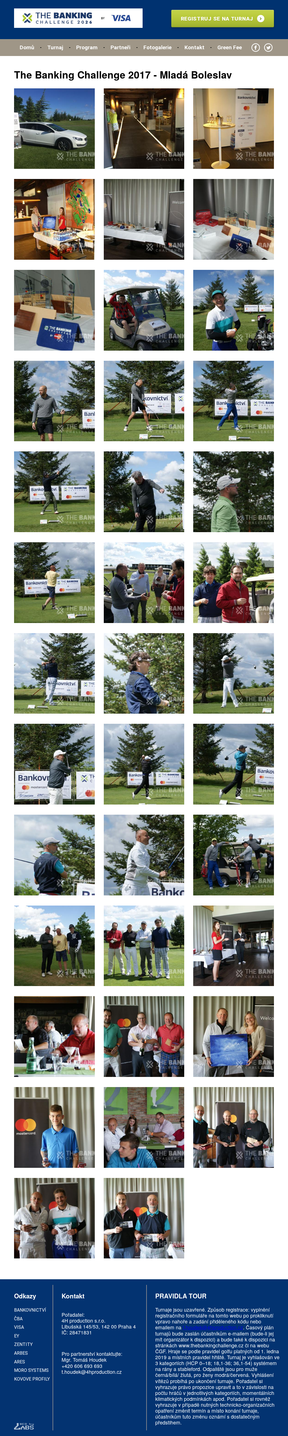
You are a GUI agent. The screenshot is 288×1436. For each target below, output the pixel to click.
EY (16, 1336)
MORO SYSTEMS (31, 1370)
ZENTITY (23, 1344)
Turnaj (55, 47)
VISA (19, 1327)
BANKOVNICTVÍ (30, 1310)
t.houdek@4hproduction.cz (92, 1371)
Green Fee (229, 47)
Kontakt (194, 47)
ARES (19, 1362)
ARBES (21, 1353)
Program (87, 47)
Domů (27, 47)
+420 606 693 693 (82, 1365)
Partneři (120, 47)
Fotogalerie (157, 47)
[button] (54, 129)
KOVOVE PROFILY (32, 1379)
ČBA (18, 1318)
